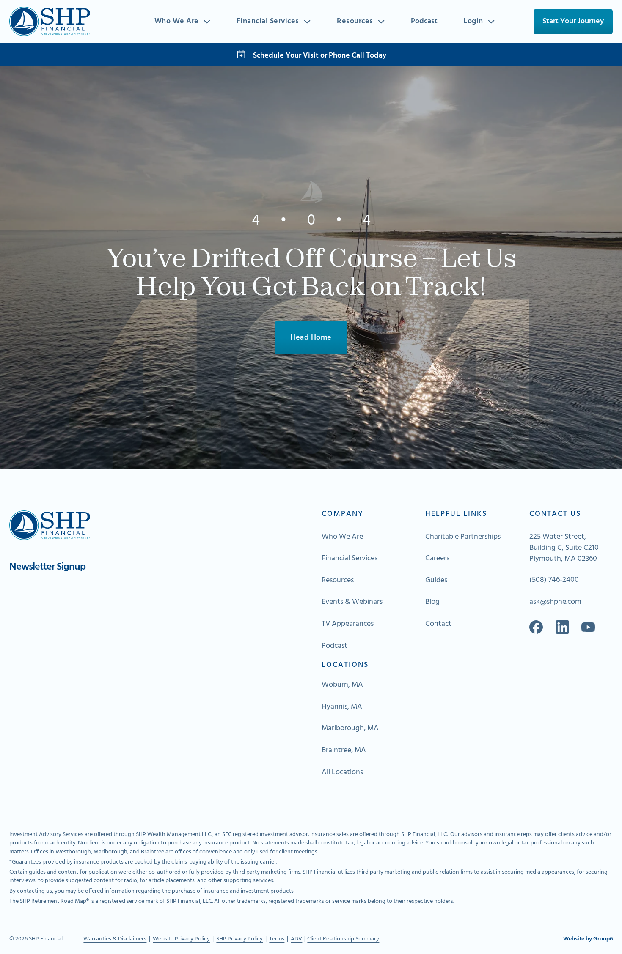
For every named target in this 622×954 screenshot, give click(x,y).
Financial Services (268, 21)
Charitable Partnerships (463, 537)
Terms (276, 939)
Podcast (424, 21)
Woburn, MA (342, 685)
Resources (355, 21)
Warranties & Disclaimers (114, 939)
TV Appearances (348, 624)
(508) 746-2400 (554, 580)
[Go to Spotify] (588, 627)
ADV (296, 939)
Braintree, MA (344, 750)
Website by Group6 (588, 939)
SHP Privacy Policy (239, 939)
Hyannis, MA (342, 707)
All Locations (342, 772)
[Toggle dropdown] (207, 21)
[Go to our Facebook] (536, 627)
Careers (437, 558)
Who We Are (176, 21)
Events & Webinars (352, 602)
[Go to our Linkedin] (562, 627)
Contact (438, 624)
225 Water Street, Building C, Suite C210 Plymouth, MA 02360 (564, 548)
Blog (432, 602)
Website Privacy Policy (181, 939)
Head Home (311, 338)
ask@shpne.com (555, 602)
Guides (436, 580)
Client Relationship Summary (343, 939)
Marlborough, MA (350, 728)
